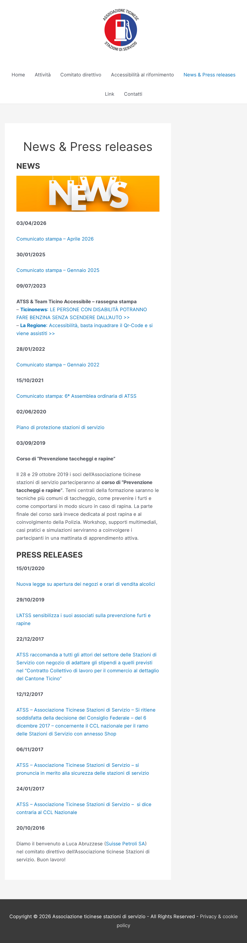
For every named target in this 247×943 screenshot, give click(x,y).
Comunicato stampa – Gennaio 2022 (57, 365)
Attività (43, 75)
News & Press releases (209, 75)
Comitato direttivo (80, 75)
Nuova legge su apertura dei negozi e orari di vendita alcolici (85, 584)
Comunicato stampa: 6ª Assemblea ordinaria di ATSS (76, 396)
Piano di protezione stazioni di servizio (60, 427)
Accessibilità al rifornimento (142, 75)
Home (18, 75)
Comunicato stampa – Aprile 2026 (55, 239)
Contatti (133, 94)
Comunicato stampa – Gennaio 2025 (57, 270)
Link (109, 94)
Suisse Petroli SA (125, 844)
